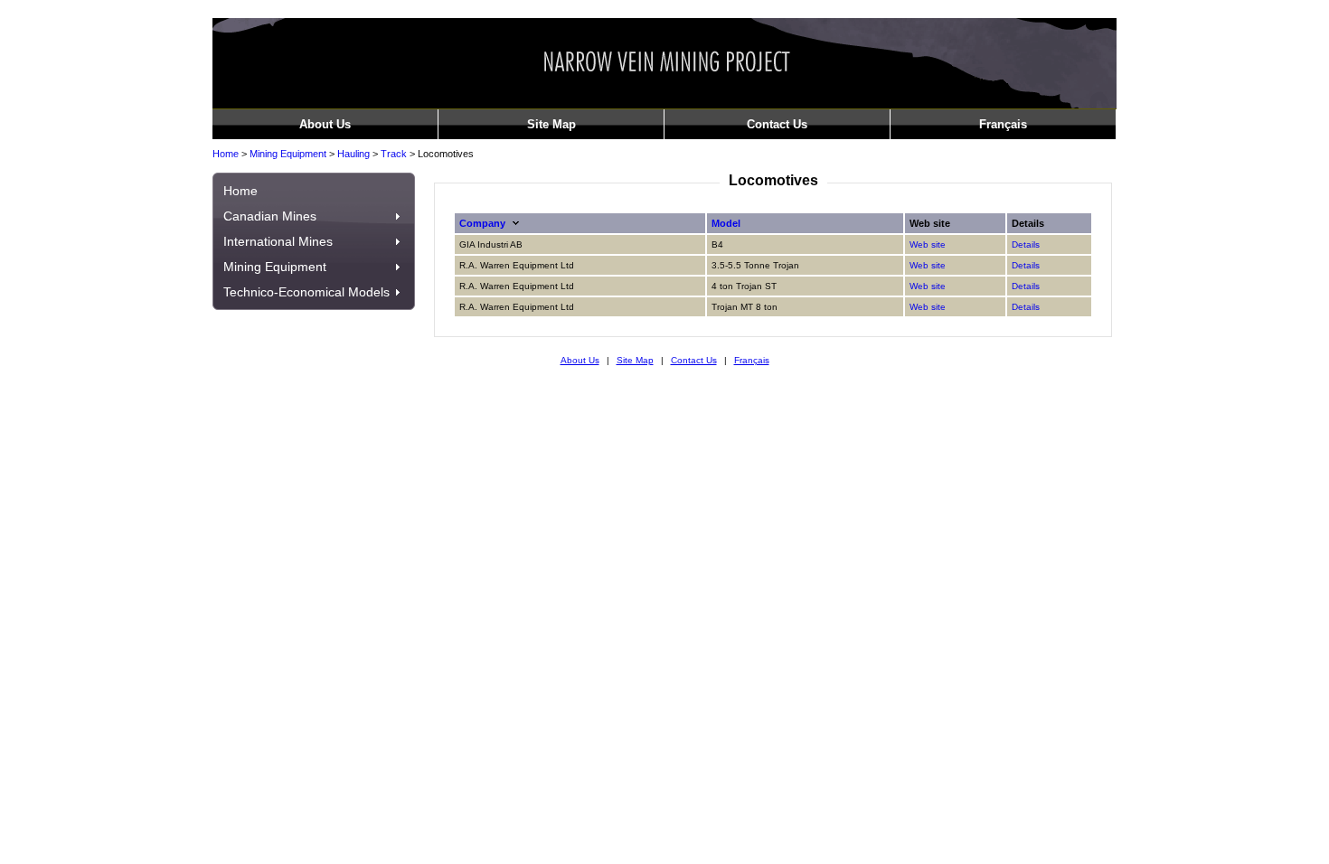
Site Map (551, 124)
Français (1003, 124)
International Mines (278, 241)
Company (482, 223)
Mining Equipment (288, 153)
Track (394, 153)
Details (1026, 244)
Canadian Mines (269, 216)
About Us (325, 124)
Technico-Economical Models (306, 292)
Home (225, 153)
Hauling (353, 153)
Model (726, 223)
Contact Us (777, 124)
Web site (928, 244)
